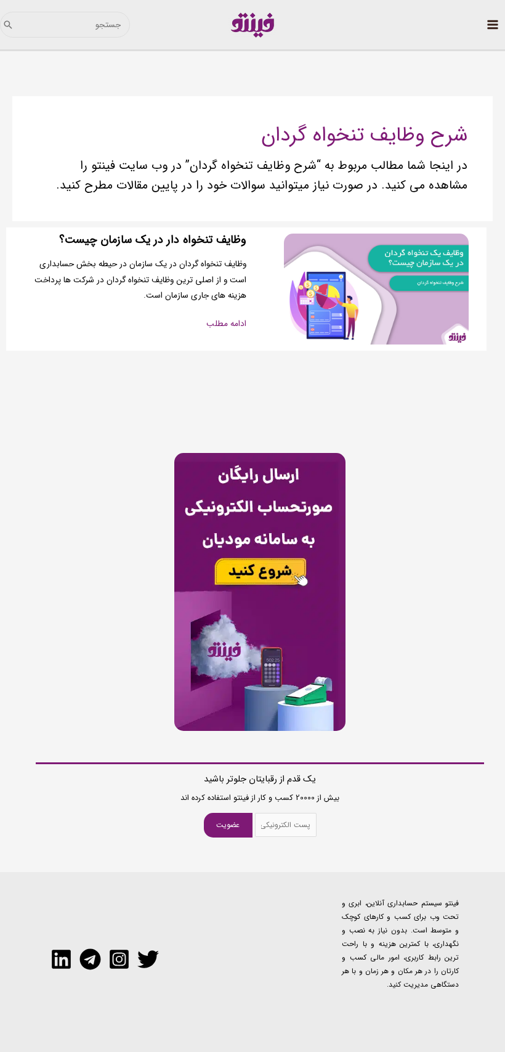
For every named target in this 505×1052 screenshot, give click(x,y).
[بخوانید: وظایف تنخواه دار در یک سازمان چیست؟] (376, 288)
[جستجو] (8, 24)
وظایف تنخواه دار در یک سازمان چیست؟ (152, 240)
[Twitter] (148, 959)
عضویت (228, 825)
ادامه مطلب (226, 324)
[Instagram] (119, 959)
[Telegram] (90, 959)
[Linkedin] (61, 959)
